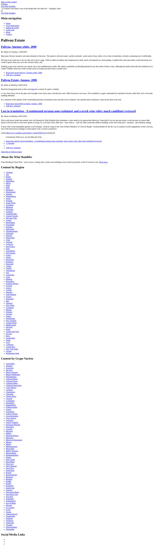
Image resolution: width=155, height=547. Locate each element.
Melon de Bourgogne (14, 440)
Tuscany (9, 314)
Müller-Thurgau (12, 451)
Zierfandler (10, 529)
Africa (8, 199)
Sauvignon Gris (12, 494)
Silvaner (9, 505)
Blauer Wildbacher (13, 375)
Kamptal (9, 227)
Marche (9, 310)
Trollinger (9, 521)
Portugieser (10, 470)
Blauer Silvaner (12, 372)
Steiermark (10, 229)
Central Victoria (12, 216)
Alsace (8, 257)
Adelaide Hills (11, 214)
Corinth (9, 290)
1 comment (10, 143)
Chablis (9, 268)
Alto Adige (10, 305)
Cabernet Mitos (12, 383)
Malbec (9, 433)
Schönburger (11, 501)
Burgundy (10, 264)
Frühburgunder (11, 407)
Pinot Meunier (11, 466)
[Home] (4, 4)
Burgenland (10, 223)
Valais (8, 340)
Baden (8, 177)
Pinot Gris (10, 464)
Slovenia (9, 327)
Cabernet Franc (12, 381)
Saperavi (9, 490)
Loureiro (9, 429)
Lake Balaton (11, 294)
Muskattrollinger (12, 455)
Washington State (12, 353)
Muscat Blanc (11, 453)
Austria (8, 220)
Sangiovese (10, 488)
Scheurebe (10, 499)
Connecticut (10, 347)
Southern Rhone (12, 284)
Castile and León (12, 332)
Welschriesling (11, 527)
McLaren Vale (11, 218)
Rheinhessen (11, 192)
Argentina (9, 205)
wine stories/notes (12, 26)
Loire (8, 277)
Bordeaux (9, 262)
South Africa (11, 203)
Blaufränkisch (11, 377)
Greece (8, 288)
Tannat (8, 512)
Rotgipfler (10, 486)
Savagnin (9, 497)
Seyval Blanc (11, 503)
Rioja (8, 336)
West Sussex (10, 253)
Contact (9, 34)
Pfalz (8, 188)
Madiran (9, 279)
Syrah (8, 510)
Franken (9, 179)
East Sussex (10, 247)
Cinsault (9, 399)
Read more (24, 73)
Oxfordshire (10, 251)
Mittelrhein (10, 181)
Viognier (9, 525)
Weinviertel (10, 238)
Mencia (9, 442)
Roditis (8, 481)
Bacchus (9, 370)
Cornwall (9, 244)
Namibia (9, 201)
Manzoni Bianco (12, 436)
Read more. (103, 162)
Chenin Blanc (11, 396)
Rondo (8, 484)
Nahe (8, 185)
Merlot (8, 444)
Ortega (8, 457)
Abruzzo (9, 303)
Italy (7, 301)
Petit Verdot (10, 460)
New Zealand (11, 321)
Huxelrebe (10, 427)
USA (8, 342)
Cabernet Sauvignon (13, 385)
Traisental (9, 233)
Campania (10, 308)
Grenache (9, 420)
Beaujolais (10, 260)
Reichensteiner (11, 475)
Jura (7, 273)
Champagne (10, 271)
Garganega (10, 412)
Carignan (9, 390)
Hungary (9, 292)
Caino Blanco (11, 388)
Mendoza (9, 207)
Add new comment (13, 75)
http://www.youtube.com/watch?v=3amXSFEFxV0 (26, 133)
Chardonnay (10, 392)
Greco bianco (11, 418)
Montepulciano (11, 446)
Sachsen (9, 194)
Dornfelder (10, 403)
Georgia (9, 286)
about (8, 32)
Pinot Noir (10, 468)
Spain (8, 329)
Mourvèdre (10, 449)
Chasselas (9, 394)
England (9, 242)
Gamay (8, 409)
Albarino (9, 366)
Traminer (9, 518)
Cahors (8, 266)
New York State (12, 349)
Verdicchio (10, 523)
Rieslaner (9, 477)
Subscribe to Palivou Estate (11, 152)
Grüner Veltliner (12, 423)
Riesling (9, 479)
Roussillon (10, 281)
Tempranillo (10, 516)
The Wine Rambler (8, 6)
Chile (8, 240)
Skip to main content (9, 2)
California (9, 345)
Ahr (7, 175)
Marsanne (9, 438)
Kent (8, 249)
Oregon (9, 351)
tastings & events (12, 28)
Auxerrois (9, 368)
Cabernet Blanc (12, 379)
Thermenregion (12, 231)
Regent (8, 473)
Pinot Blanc (10, 462)
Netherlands (10, 318)
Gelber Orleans (11, 414)
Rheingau (9, 190)
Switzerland (10, 338)
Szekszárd (10, 299)
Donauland (10, 225)
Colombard (10, 401)
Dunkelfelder (11, 405)
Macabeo (9, 431)
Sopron (8, 297)
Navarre (9, 334)
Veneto (8, 316)
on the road (10, 30)
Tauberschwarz (11, 514)
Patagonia (9, 209)
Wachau (9, 236)
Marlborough (11, 325)
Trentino (9, 312)
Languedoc (10, 275)
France (8, 255)
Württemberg (11, 196)
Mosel (8, 183)
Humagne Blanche (13, 425)
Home (8, 23)
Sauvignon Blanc (12, 492)
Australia (9, 212)
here (33, 89)
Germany (9, 172)
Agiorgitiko (10, 364)
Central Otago (11, 323)
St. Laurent (10, 508)
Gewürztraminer (12, 416)
